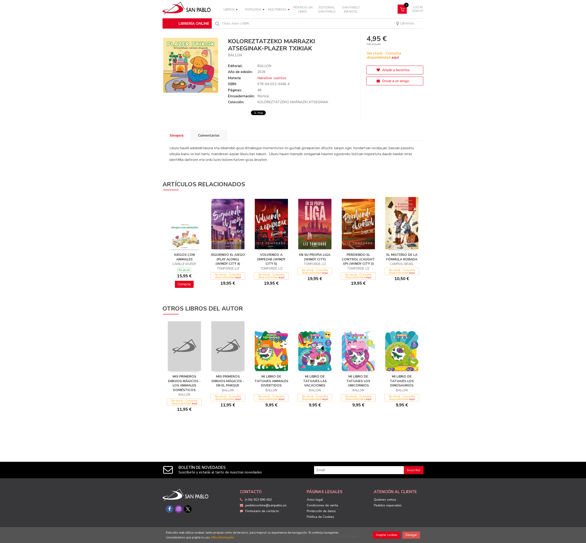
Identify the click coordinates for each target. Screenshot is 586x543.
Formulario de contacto (262, 511)
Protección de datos (321, 511)
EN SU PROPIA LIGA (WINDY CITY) (314, 257)
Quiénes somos (385, 499)
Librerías (406, 23)
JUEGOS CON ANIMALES (184, 257)
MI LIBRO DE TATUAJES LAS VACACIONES (315, 381)
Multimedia (277, 9)
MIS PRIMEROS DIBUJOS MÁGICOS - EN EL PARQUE (228, 381)
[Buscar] (217, 23)
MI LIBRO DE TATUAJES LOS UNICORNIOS (358, 381)
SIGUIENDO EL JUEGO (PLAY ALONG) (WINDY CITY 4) (228, 259)
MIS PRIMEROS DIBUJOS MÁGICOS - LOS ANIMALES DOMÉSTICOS (184, 383)
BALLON (235, 55)
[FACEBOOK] (169, 509)
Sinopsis (177, 135)
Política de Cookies (320, 517)
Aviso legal (315, 499)
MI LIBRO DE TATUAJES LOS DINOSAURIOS (402, 381)
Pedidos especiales (388, 505)
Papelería (253, 9)
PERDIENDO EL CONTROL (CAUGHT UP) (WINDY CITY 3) (358, 259)
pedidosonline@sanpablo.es (266, 505)
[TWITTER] (188, 509)
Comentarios (209, 135)
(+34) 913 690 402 (258, 499)
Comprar (184, 284)
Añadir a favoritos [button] (395, 70)
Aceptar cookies (386, 535)
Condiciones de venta (322, 505)
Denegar (411, 535)
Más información (223, 537)
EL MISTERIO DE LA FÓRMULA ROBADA (401, 257)
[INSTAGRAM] (178, 509)
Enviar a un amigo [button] (395, 81)
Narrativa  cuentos (271, 78)
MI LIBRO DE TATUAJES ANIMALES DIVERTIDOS (271, 381)
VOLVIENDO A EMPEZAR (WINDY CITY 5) (271, 259)
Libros (229, 9)
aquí (395, 57)
